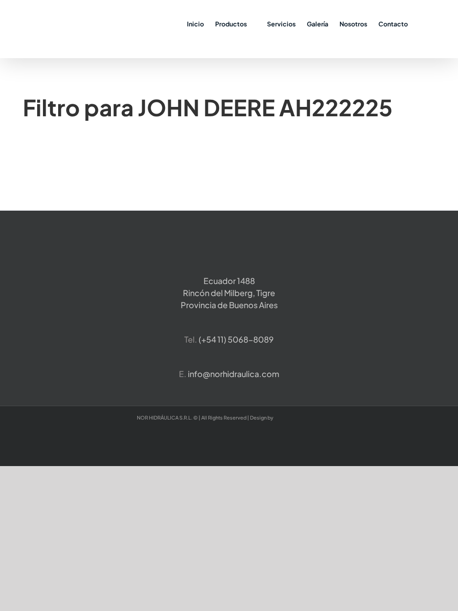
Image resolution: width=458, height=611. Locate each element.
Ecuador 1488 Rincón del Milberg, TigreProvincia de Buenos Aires (229, 293)
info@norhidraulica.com (233, 374)
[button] (421, 23)
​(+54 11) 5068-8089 (236, 339)
